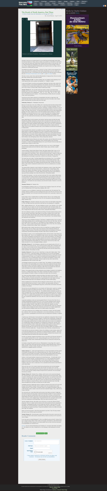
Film (78, 1)
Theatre (77, 3)
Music (41, 3)
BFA (73, 93)
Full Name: (30, 445)
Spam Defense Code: (30, 451)
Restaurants (48, 4)
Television (69, 3)
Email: (31, 448)
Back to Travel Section (40, 433)
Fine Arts (84, 1)
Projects (56, 4)
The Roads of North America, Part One (33, 73)
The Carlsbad (50, 73)
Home (46, 433)
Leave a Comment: (29, 440)
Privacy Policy (54, 488)
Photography (61, 3)
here (77, 13)
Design (65, 1)
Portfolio (47, 3)
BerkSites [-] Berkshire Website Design (60, 489)
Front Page (44, 1)
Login (76, 4)
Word (35, 4)
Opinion (72, 1)
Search (69, 4)
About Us (36, 1)
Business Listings (57, 487)
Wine (41, 4)
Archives (63, 4)
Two (44, 73)
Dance (59, 1)
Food (35, 3)
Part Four (23, 425)
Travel (83, 3)
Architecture (52, 1)
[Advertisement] (42, 473)
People (53, 3)
